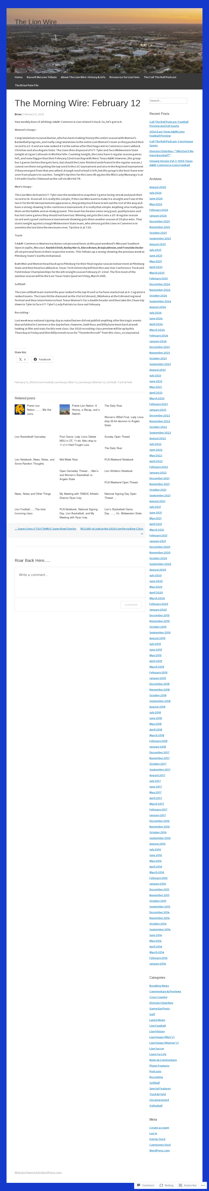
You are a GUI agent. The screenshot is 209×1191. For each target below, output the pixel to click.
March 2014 (156, 952)
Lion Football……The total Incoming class (30, 511)
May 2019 (155, 655)
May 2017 (155, 792)
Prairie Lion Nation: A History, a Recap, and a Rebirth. (86, 410)
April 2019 (155, 661)
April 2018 (155, 729)
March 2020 (157, 598)
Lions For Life (157, 1054)
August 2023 (157, 370)
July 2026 (155, 193)
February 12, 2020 (33, 114)
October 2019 (158, 627)
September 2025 (160, 238)
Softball (111, 382)
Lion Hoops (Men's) (65, 382)
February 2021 (158, 535)
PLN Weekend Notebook (118, 459)
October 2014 (158, 923)
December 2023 (159, 347)
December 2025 (159, 221)
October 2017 (157, 764)
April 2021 (155, 524)
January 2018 (157, 746)
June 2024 (156, 318)
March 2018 (156, 735)
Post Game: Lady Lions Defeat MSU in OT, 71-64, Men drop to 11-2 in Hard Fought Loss (78, 441)
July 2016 (155, 849)
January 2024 (158, 341)
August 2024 (157, 307)
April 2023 (155, 392)
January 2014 (157, 963)
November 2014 (159, 918)
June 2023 (155, 381)
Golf (152, 1014)
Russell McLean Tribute (42, 77)
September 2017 (159, 769)
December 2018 (159, 684)
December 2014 (159, 912)
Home (19, 77)
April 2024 (156, 324)
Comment (131, 604)
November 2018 (159, 689)
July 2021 (155, 507)
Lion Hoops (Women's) (92, 382)
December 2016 (159, 821)
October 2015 (157, 901)
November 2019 (159, 621)
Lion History (157, 1031)
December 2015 (159, 889)
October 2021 (157, 489)
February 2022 (158, 467)
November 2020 (159, 552)
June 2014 (155, 935)
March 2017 (156, 804)
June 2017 (155, 786)
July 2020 (155, 575)
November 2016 (159, 826)
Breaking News (159, 985)
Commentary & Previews (165, 991)
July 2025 (155, 250)
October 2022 (158, 427)
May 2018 (155, 724)
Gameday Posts (159, 1008)
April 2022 (156, 461)
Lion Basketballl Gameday (30, 436)
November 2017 (159, 758)
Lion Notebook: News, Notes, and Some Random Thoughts (34, 461)
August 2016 (157, 844)
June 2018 (155, 718)
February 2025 (158, 278)
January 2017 (157, 815)
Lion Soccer (156, 1048)
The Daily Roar (113, 405)
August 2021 (157, 501)
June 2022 (155, 450)
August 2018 (157, 706)
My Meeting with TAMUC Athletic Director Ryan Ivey (79, 496)
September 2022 (160, 432)
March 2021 (156, 529)
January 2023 (157, 410)
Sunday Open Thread (117, 436)
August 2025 (157, 244)
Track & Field (124, 382)
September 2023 (160, 364)
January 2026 (158, 215)
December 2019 (159, 615)
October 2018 (157, 695)
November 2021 (159, 484)
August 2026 (157, 187)
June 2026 (156, 198)
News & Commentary (163, 1060)
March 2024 (157, 330)
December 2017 (159, 752)
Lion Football (45, 382)
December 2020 (159, 547)
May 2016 (155, 861)
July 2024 (155, 312)
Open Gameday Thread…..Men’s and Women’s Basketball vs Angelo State (79, 475)
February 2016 (158, 878)
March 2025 (157, 273)
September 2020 (160, 564)
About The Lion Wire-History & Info (83, 77)
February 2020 (158, 604)
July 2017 (155, 781)
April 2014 (155, 946)
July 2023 (155, 375)
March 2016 (156, 872)
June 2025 (155, 255)
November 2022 (159, 421)
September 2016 (160, 838)
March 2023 (157, 398)
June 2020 (156, 581)
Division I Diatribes (161, 1003)
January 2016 (157, 884)
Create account (159, 1127)
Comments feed (160, 1145)
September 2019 (160, 632)
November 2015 (159, 895)
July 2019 (155, 644)
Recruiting (156, 1077)
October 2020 (158, 558)
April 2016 (155, 866)
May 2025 (155, 261)
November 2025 (159, 227)
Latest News (157, 1020)
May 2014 (155, 941)
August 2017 (157, 775)
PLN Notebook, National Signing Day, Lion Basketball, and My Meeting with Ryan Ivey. (79, 513)
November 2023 (159, 352)
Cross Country (158, 997)
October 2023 (158, 358)
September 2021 (159, 495)
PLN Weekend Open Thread (121, 482)
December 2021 (159, 478)
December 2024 (159, 284)
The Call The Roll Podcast (160, 77)
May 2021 (155, 518)
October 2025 (158, 233)
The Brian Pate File (27, 85)
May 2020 (155, 587)
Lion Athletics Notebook (118, 471)
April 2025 (155, 267)
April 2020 (156, 592)
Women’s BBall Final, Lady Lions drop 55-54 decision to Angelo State (124, 421)
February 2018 (158, 741)
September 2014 (160, 929)
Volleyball (155, 1105)
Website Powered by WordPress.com (38, 1172)
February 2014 (158, 958)
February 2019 (158, 672)
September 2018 (159, 701)
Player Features (159, 1065)
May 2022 (155, 455)
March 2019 (156, 667)
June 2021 (155, 512)
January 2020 (158, 609)
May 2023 (155, 387)
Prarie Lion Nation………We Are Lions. (39, 410)
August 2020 (157, 569)
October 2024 (158, 295)
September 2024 (160, 301)
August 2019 (157, 638)
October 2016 (158, 832)
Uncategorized (159, 1100)
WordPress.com (159, 1150)
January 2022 (158, 472)
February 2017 (158, 809)
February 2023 (158, 404)
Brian (18, 114)
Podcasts (155, 1071)
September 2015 (159, 906)
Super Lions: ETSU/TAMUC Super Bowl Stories (45, 528)
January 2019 (157, 678)
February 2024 (158, 335)
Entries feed (157, 1139)
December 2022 (159, 415)
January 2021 (157, 541)
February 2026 (158, 210)
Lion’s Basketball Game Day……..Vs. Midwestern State (123, 511)
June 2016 (155, 855)
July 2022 (155, 444)
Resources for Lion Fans (124, 77)
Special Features (160, 1088)
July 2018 (155, 712)
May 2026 (155, 204)
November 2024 (159, 290)
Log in (153, 1133)
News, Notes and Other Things (33, 494)
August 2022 (157, 438)
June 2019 (155, 649)
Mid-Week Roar (69, 459)
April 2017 (155, 798)
